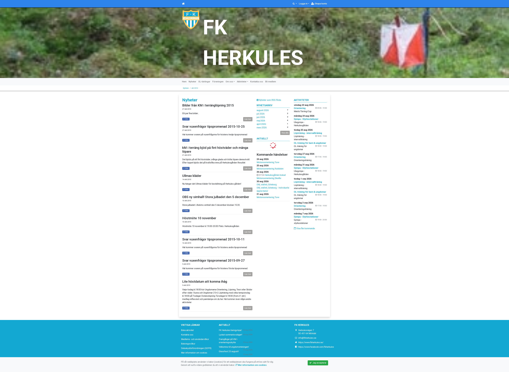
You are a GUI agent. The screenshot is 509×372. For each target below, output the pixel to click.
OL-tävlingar (204, 81)
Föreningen (217, 81)
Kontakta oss (256, 81)
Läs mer (247, 119)
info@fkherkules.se (307, 338)
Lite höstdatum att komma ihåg (204, 281)
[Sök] (295, 3)
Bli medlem (270, 81)
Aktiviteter (242, 81)
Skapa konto (320, 3)
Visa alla (285, 133)
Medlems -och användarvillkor (195, 339)
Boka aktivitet (187, 330)
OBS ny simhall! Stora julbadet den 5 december (215, 197)
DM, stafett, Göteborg (267, 184)
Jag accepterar (318, 363)
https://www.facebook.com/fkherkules (316, 347)
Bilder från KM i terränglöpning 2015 (208, 105)
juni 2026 (261, 117)
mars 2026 (262, 127)
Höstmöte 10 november (199, 218)
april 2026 (261, 124)
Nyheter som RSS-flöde (269, 100)
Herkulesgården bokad (275, 175)
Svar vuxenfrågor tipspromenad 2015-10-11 (213, 239)
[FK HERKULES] (190, 19)
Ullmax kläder (191, 176)
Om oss (229, 81)
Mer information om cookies (194, 352)
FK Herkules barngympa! (230, 330)
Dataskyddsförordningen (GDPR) (196, 348)
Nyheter (192, 81)
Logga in (303, 3)
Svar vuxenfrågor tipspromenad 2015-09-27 (213, 260)
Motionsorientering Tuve (268, 162)
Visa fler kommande (305, 228)
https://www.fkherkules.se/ (311, 342)
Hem (184, 81)
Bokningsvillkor (188, 343)
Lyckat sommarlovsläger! (230, 334)
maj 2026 (261, 120)
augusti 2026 (263, 110)
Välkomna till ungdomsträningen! (234, 347)
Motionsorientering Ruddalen (270, 168)
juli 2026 (260, 114)
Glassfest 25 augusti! (229, 351)
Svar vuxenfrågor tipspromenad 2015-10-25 (213, 126)
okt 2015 (195, 88)
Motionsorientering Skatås (269, 178)
